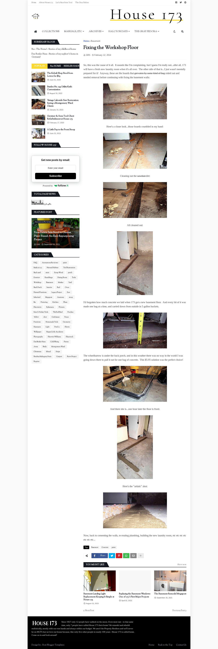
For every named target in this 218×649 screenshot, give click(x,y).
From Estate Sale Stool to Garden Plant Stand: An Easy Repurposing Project (54, 236)
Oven (67, 287)
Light (47, 327)
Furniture (37, 322)
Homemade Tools (52, 322)
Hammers (37, 327)
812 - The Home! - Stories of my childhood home (54, 49)
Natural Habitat (52, 267)
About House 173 (46, 2)
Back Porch (38, 287)
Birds (44, 346)
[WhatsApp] (126, 555)
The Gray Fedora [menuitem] (146, 31)
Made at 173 (38, 267)
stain (47, 272)
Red (58, 287)
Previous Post (179, 610)
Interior (49, 287)
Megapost (48, 297)
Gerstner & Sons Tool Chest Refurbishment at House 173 (60, 117)
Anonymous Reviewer (50, 262)
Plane (65, 302)
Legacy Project (57, 292)
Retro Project (72, 356)
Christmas (37, 351)
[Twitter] (112, 555)
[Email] (133, 555)
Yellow (36, 317)
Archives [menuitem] (95, 31)
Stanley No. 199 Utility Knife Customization (59, 88)
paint (114, 547)
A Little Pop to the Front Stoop (61, 129)
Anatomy (60, 297)
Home (34, 2)
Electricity (37, 307)
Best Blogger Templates (53, 645)
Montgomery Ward (58, 346)
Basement (95, 41)
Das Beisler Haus (39, 341)
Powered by (48, 185)
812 (35, 302)
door (45, 317)
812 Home (55, 66)
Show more (181, 564)
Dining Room (62, 277)
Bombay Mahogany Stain (42, 356)
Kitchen (55, 302)
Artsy (36, 346)
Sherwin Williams (54, 336)
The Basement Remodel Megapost (170, 593)
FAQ (35, 262)
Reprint (36, 361)
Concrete (105, 547)
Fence (66, 317)
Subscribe (55, 176)
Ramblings (49, 277)
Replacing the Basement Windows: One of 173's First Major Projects (134, 595)
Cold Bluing (54, 341)
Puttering (44, 302)
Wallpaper (37, 332)
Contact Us (181, 645)
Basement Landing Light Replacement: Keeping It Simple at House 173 (98, 596)
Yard (70, 282)
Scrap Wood (58, 272)
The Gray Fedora (82, 2)
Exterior (37, 277)
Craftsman (56, 317)
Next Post (89, 610)
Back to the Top (165, 645)
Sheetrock (69, 336)
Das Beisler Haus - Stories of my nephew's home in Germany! (55, 56)
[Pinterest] (119, 555)
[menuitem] (36, 32)
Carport (59, 356)
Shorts (67, 327)
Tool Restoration (69, 267)
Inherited (37, 297)
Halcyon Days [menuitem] (118, 31)
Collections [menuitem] (50, 31)
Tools (74, 277)
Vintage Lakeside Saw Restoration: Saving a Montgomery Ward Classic (63, 103)
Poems (66, 341)
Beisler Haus (71, 66)
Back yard (37, 272)
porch (70, 272)
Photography (38, 336)
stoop (71, 297)
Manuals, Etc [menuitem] (73, 31)
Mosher (60, 282)
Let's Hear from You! (64, 2)
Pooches (70, 312)
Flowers (61, 307)
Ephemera (50, 307)
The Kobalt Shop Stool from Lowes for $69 (60, 75)
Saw (68, 292)
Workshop (37, 282)
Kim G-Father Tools (41, 312)
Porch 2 (57, 327)
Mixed (48, 351)
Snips (58, 351)
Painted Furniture (40, 292)
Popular (39, 66)
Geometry (66, 322)
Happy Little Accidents (54, 332)
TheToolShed (58, 312)
